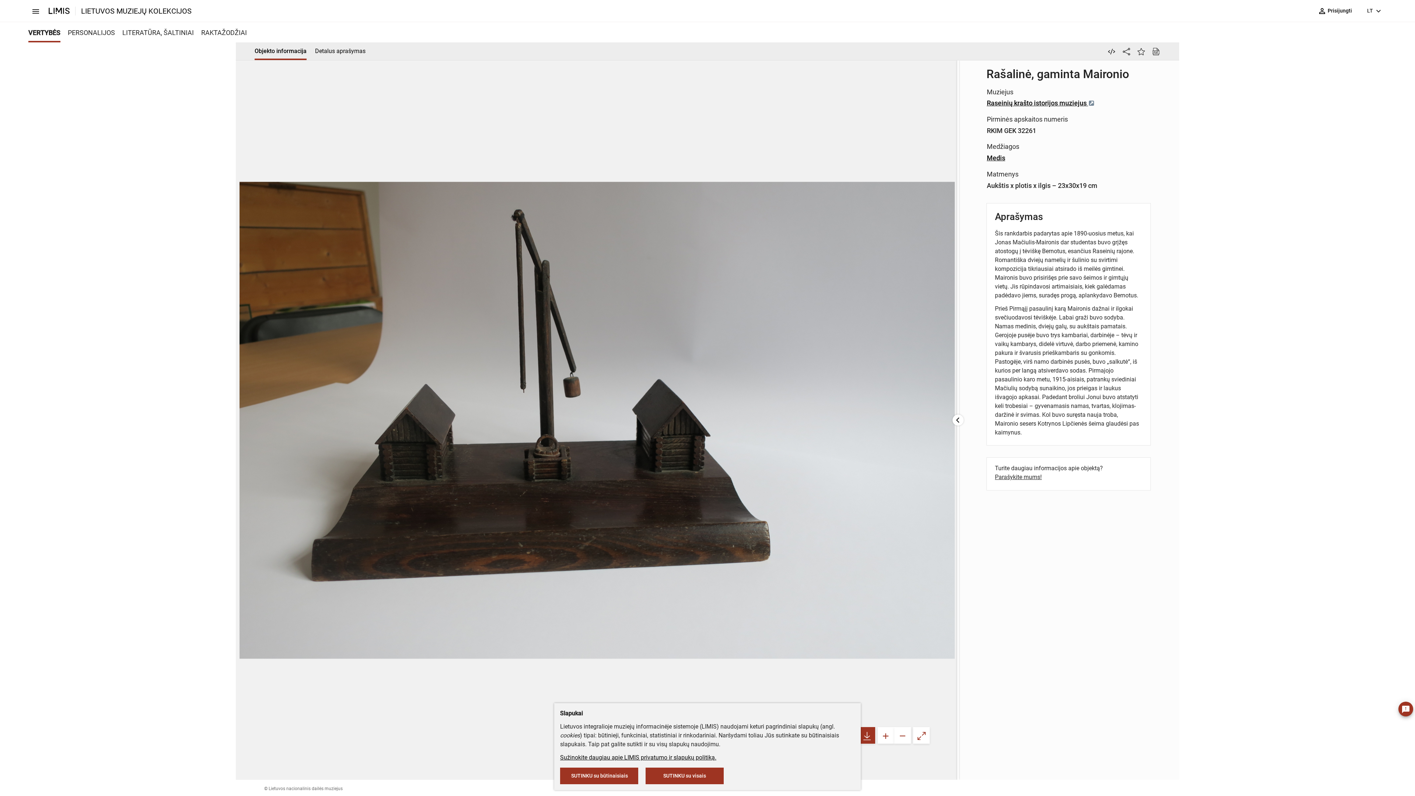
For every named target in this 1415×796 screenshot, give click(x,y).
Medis (996, 158)
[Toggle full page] (921, 735)
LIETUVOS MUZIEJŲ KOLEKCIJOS (136, 11)
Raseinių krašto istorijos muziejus (1037, 103)
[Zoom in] (886, 735)
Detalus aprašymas (340, 51)
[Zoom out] (902, 735)
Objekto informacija (281, 51)
